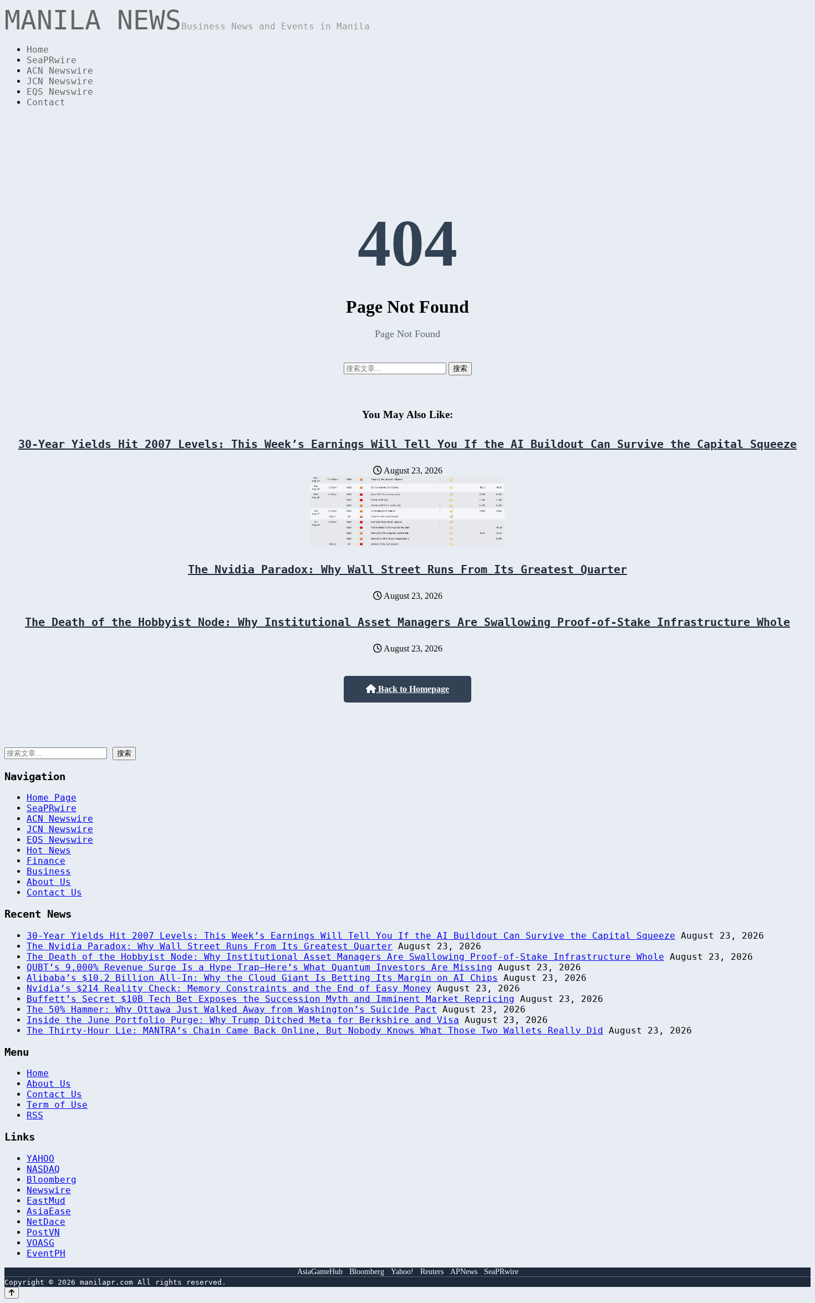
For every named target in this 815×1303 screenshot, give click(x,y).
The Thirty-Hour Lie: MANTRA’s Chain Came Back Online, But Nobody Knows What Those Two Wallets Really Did (315, 1030)
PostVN (43, 1232)
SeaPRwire (52, 60)
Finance (46, 861)
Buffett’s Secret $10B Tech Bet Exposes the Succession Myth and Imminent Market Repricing (271, 999)
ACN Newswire (60, 70)
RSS (35, 1115)
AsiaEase (49, 1211)
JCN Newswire (60, 81)
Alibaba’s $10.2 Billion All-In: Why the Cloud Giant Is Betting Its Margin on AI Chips (262, 978)
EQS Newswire (60, 91)
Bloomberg (52, 1179)
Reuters (432, 1272)
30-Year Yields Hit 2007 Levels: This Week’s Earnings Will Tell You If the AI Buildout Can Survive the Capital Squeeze (407, 444)
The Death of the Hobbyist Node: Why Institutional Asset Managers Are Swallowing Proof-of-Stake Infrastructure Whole (407, 622)
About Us (49, 882)
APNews (463, 1272)
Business (49, 871)
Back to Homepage (412, 689)
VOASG (40, 1243)
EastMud (46, 1200)
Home (38, 49)
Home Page (52, 797)
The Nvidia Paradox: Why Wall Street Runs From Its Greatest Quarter (407, 569)
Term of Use (57, 1105)
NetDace (46, 1222)
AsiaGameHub (320, 1272)
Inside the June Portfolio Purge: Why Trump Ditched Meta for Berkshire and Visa (243, 1020)
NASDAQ (43, 1169)
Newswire (49, 1190)
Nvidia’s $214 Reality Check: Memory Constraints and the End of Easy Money (229, 988)
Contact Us (54, 892)
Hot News (49, 850)
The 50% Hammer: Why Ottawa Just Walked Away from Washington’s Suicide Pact (232, 1009)
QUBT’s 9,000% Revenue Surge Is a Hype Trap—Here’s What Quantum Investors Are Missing (259, 967)
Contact (46, 102)
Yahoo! (402, 1272)
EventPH (46, 1253)
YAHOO (40, 1158)
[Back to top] (11, 1293)
